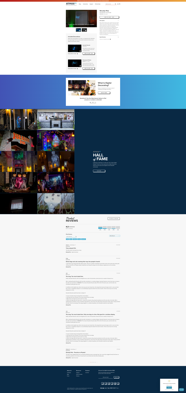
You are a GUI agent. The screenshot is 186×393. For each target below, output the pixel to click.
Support (77, 372)
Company (69, 372)
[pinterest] (112, 383)
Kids (67, 239)
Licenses (87, 372)
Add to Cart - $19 (89, 53)
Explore (99, 170)
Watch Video (104, 92)
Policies (77, 376)
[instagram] (105, 383)
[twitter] (109, 383)
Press (68, 376)
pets (71, 239)
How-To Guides (79, 374)
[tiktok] (118, 383)
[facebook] (102, 383)
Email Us (93, 102)
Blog (68, 374)
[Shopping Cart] (119, 4)
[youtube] (115, 383)
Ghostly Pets (68, 252)
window (74, 239)
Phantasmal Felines (87, 60)
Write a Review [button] (114, 218)
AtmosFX (83, 239)
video (79, 239)
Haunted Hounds (86, 45)
